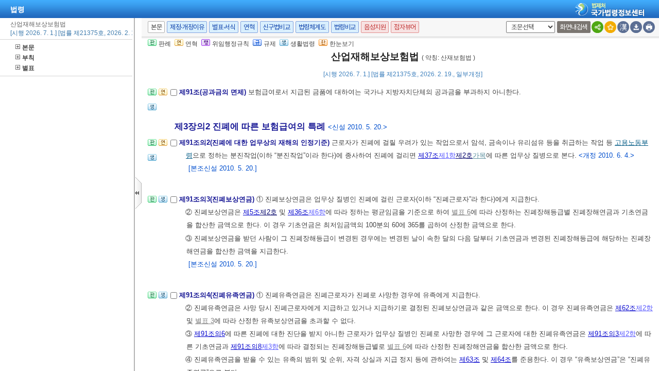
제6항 (316, 212)
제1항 (447, 155)
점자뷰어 (404, 27)
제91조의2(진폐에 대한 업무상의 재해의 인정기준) (255, 142)
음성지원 (375, 27)
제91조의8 (246, 346)
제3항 (270, 346)
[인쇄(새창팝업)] (649, 27)
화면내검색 (573, 27)
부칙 (28, 57)
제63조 (469, 359)
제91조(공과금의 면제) (213, 92)
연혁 (249, 27)
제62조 (625, 308)
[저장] (636, 27)
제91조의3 (603, 334)
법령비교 (345, 27)
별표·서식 (223, 27)
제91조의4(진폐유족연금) (217, 295)
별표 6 (461, 212)
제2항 (644, 308)
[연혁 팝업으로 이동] (163, 95)
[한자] (623, 27)
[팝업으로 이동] (152, 110)
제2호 (464, 155)
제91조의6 (209, 334)
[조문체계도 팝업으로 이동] (152, 95)
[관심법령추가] (610, 27)
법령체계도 (312, 27)
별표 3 (204, 321)
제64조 (501, 359)
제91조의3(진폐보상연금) (217, 199)
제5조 (251, 212)
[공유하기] (597, 27)
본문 (28, 47)
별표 (28, 68)
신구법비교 (276, 27)
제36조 (298, 212)
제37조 (428, 155)
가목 (479, 155)
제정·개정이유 (187, 27)
